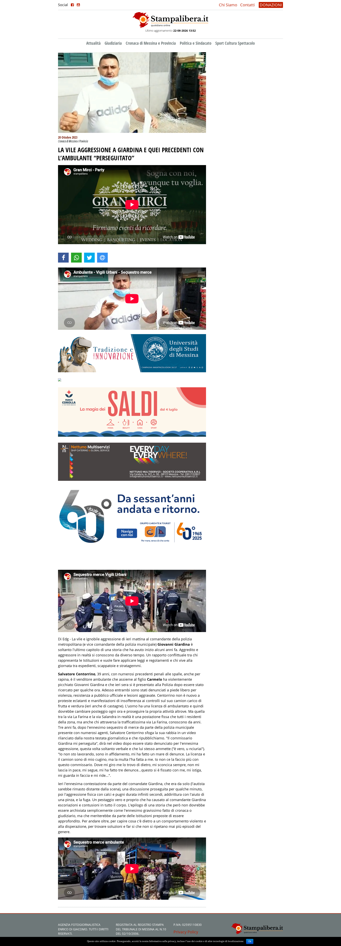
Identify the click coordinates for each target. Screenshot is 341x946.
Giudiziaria (113, 43)
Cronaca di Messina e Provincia (151, 43)
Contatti (247, 5)
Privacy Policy (185, 932)
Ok (249, 941)
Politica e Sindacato (195, 43)
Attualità (93, 43)
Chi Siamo (228, 5)
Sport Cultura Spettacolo (235, 43)
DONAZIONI (271, 5)
